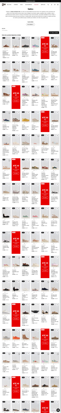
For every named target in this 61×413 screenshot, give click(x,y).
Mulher (9, 4)
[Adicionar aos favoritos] (9, 38)
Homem (16, 4)
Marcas (43, 4)
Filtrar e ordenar (55, 32)
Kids (21, 4)
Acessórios (28, 4)
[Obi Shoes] (3, 4)
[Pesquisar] (48, 4)
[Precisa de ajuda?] (58, 410)
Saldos (36, 4)
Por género (30, 24)
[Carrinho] (57, 4)
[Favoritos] (54, 4)
